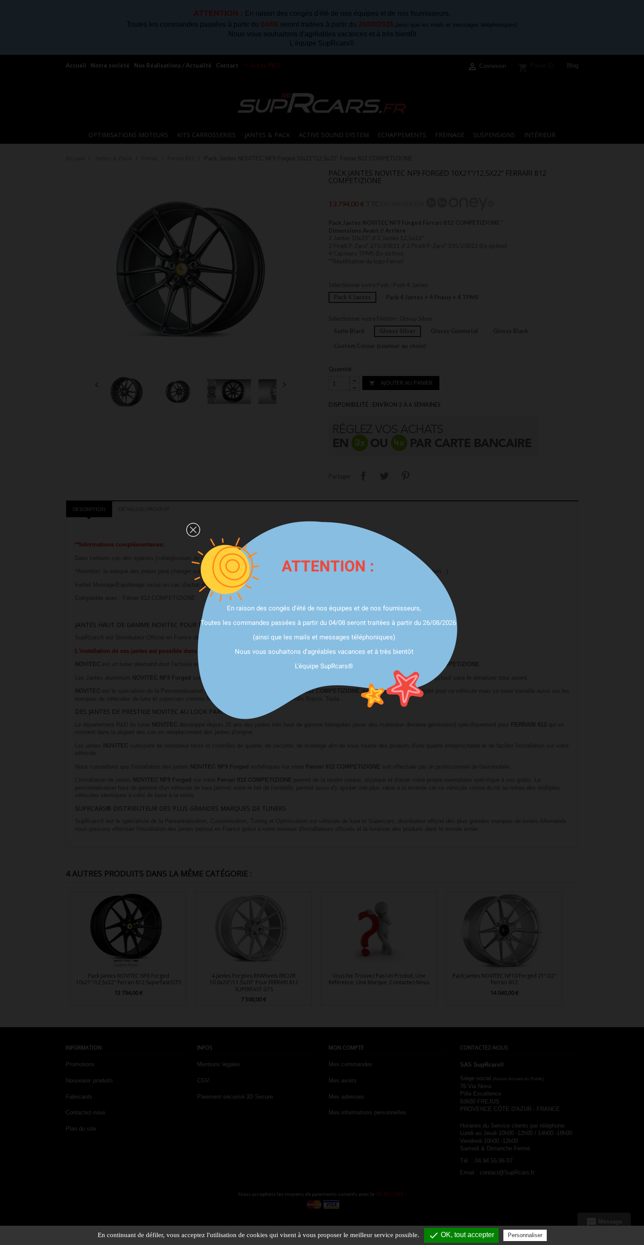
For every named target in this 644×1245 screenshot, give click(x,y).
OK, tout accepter (461, 1235)
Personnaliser (525, 1235)
